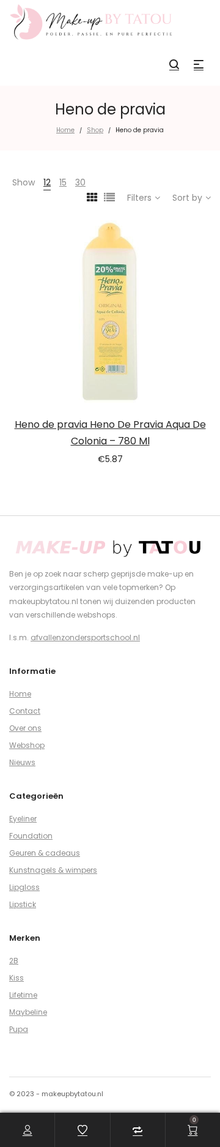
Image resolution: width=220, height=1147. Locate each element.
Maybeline (28, 1012)
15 (63, 182)
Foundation (31, 836)
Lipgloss (24, 887)
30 (80, 182)
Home (65, 130)
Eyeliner (23, 818)
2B (13, 960)
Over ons (25, 728)
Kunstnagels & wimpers (53, 870)
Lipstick (22, 904)
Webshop (27, 745)
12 (47, 182)
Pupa (18, 1029)
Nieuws (22, 762)
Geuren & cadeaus (44, 853)
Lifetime (23, 995)
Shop (95, 130)
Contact (24, 711)
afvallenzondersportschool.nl (85, 637)
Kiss (16, 978)
